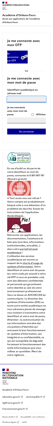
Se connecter (26, 131)
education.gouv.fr (11, 396)
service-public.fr (34, 396)
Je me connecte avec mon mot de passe (17, 111)
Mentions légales (9, 422)
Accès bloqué (15, 215)
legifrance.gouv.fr (11, 402)
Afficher (41, 114)
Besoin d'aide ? (8, 417)
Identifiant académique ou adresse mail (22, 91)
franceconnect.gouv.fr (13, 408)
